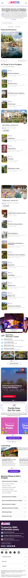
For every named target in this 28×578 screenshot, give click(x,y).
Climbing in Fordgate (6, 485)
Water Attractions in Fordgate (8, 504)
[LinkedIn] (6, 552)
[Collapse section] (25, 481)
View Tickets (10, 26)
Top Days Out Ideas (6, 556)
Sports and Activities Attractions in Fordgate (12, 500)
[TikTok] (10, 552)
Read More (14, 19)
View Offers (17, 26)
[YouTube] (19, 552)
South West (3, 6)
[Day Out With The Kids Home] (14, 3)
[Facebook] (2, 552)
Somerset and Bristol (10, 6)
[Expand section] (25, 496)
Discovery (4, 561)
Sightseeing (22, 6)
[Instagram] (15, 552)
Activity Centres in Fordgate (8, 483)
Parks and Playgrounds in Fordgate (9, 491)
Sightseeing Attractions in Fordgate (10, 508)
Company (4, 566)
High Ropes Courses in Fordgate (9, 487)
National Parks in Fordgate (7, 489)
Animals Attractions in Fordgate (9, 496)
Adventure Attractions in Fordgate (9, 481)
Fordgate (17, 6)
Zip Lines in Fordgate (6, 492)
